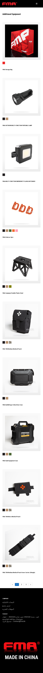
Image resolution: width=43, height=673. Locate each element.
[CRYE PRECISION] (9, 3)
